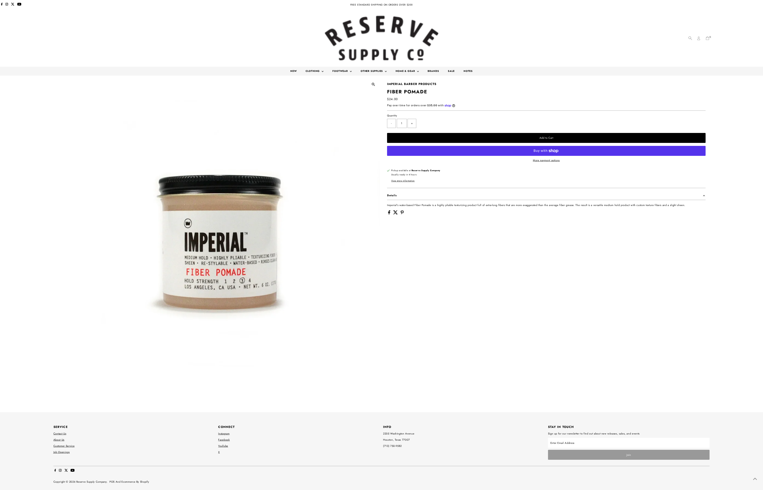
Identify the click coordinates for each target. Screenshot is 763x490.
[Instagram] (6, 5)
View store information (403, 181)
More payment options (546, 160)
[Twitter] (12, 5)
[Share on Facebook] (389, 213)
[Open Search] (690, 38)
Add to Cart (546, 138)
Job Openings (61, 452)
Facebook (224, 440)
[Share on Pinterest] (402, 213)
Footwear (340, 71)
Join (628, 455)
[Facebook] (2, 5)
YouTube (223, 446)
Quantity (392, 115)
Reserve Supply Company (91, 482)
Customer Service (64, 446)
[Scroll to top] (755, 479)
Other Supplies (372, 71)
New (293, 71)
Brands (433, 71)
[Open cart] (707, 38)
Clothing (313, 71)
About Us (58, 440)
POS (112, 482)
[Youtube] (19, 5)
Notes (468, 71)
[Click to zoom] (373, 84)
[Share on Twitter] (396, 213)
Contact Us (59, 433)
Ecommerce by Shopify (135, 482)
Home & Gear (406, 71)
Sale (451, 71)
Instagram (223, 433)
